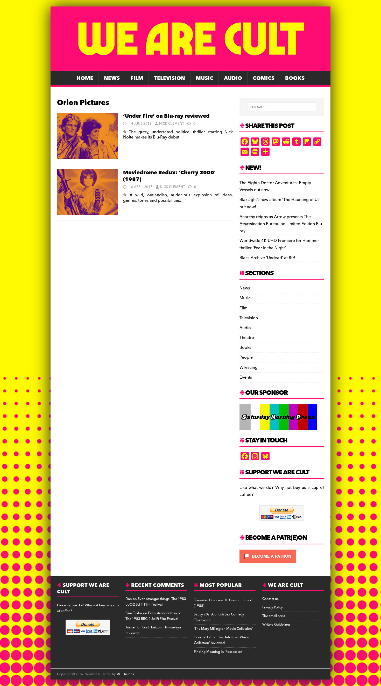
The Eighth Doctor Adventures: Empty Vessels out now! (275, 186)
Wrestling (248, 367)
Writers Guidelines (276, 624)
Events (245, 377)
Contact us (270, 599)
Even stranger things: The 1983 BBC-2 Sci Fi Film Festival (155, 601)
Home (84, 78)
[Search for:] (282, 106)
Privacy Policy (272, 607)
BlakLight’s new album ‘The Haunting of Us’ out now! (279, 203)
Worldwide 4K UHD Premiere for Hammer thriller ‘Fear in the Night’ (279, 244)
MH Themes (125, 674)
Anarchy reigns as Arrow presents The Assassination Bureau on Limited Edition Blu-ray (281, 223)
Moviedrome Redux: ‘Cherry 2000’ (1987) (169, 176)
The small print (273, 616)
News (112, 78)
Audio (233, 78)
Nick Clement (171, 124)
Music (204, 78)
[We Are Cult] (190, 67)
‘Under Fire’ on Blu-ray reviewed (166, 116)
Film (136, 78)
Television (169, 78)
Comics (263, 78)
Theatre (246, 337)
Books (295, 78)
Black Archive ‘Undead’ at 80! (267, 257)
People (246, 357)
